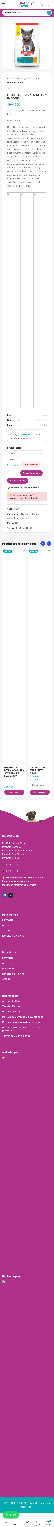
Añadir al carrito (31, 473)
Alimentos (8, 925)
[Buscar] (49, 13)
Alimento (36, 78)
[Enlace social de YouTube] (27, 528)
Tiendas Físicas (11, 1006)
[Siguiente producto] (16, 88)
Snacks (6, 930)
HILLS (44, 425)
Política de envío (11, 1011)
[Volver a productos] (12, 88)
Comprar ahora (17, 480)
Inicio (10, 78)
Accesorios (8, 968)
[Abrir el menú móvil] (3, 4)
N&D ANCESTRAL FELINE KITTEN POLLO (38, 770)
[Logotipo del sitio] (27, 4)
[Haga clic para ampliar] (7, 64)
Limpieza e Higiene (13, 935)
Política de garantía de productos (21, 1022)
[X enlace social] (20, 528)
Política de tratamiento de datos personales (21, 1029)
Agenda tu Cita (11, 1001)
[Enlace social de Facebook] (16, 528)
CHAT (13, 1514)
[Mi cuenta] (41, 4)
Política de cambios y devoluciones (22, 1017)
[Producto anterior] (9, 88)
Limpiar (12, 460)
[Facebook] (4, 895)
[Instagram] (10, 895)
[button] (42, 543)
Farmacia (7, 920)
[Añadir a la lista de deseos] (23, 551)
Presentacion (14, 447)
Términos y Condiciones (16, 1035)
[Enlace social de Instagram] (23, 528)
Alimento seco (15, 82)
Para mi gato (22, 78)
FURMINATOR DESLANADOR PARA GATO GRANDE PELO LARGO (14, 771)
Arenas (6, 979)
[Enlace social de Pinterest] (31, 528)
